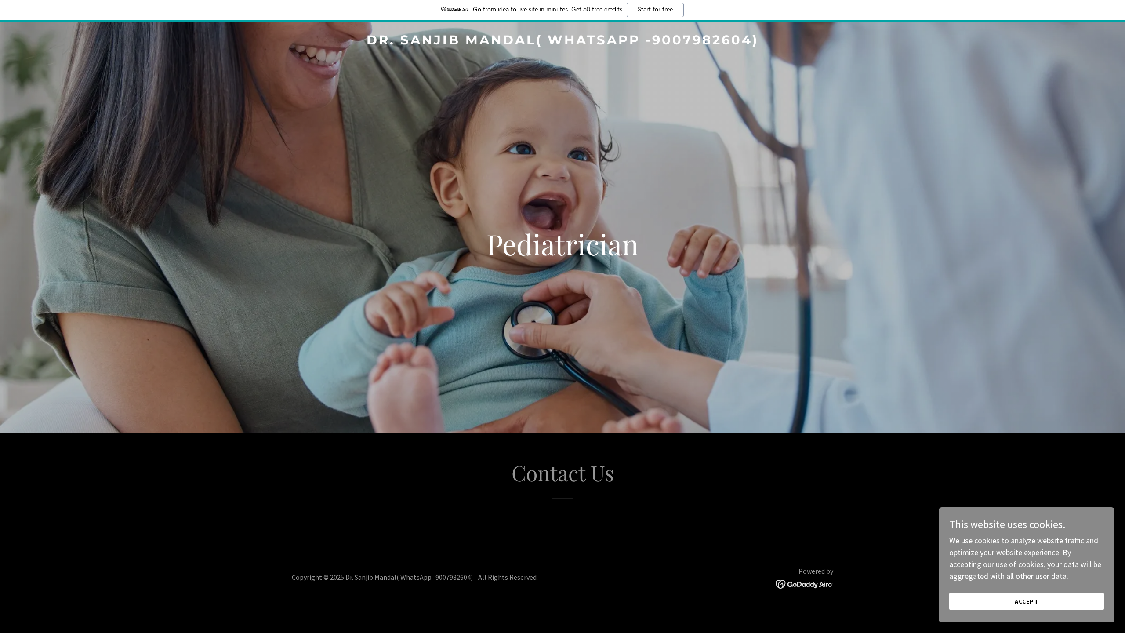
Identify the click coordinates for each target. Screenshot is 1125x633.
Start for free (655, 10)
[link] (562, 41)
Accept (1026, 601)
